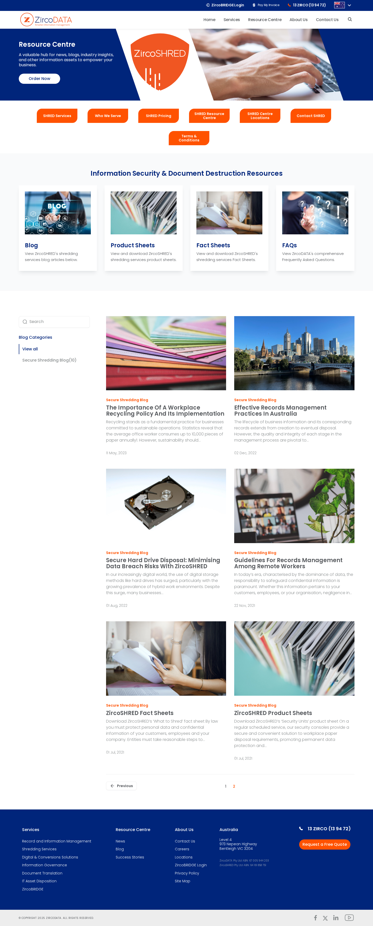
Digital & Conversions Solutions (50, 857)
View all (30, 349)
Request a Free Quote (324, 844)
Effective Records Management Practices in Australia (280, 411)
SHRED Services (57, 115)
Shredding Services (39, 849)
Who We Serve (108, 115)
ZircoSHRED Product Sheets (273, 713)
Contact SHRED (311, 115)
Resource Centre (133, 830)
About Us (184, 830)
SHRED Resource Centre (209, 115)
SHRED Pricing (158, 115)
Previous (125, 785)
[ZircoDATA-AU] (46, 19)
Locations (184, 857)
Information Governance (44, 865)
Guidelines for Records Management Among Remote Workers (288, 563)
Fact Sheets (213, 245)
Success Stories (130, 857)
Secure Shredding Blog (127, 400)
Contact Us (185, 841)
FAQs (289, 245)
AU (339, 5)
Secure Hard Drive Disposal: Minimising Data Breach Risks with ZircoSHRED (163, 563)
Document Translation (42, 873)
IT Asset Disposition (39, 881)
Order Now (39, 79)
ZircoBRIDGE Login (191, 865)
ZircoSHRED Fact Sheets (140, 713)
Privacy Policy (187, 873)
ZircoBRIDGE (32, 889)
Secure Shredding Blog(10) (49, 360)
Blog (31, 245)
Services (30, 830)
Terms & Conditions (189, 138)
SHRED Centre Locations (260, 115)
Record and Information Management (56, 841)
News (120, 841)
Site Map (182, 881)
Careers (182, 849)
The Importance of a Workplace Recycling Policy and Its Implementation (165, 411)
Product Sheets (133, 245)
